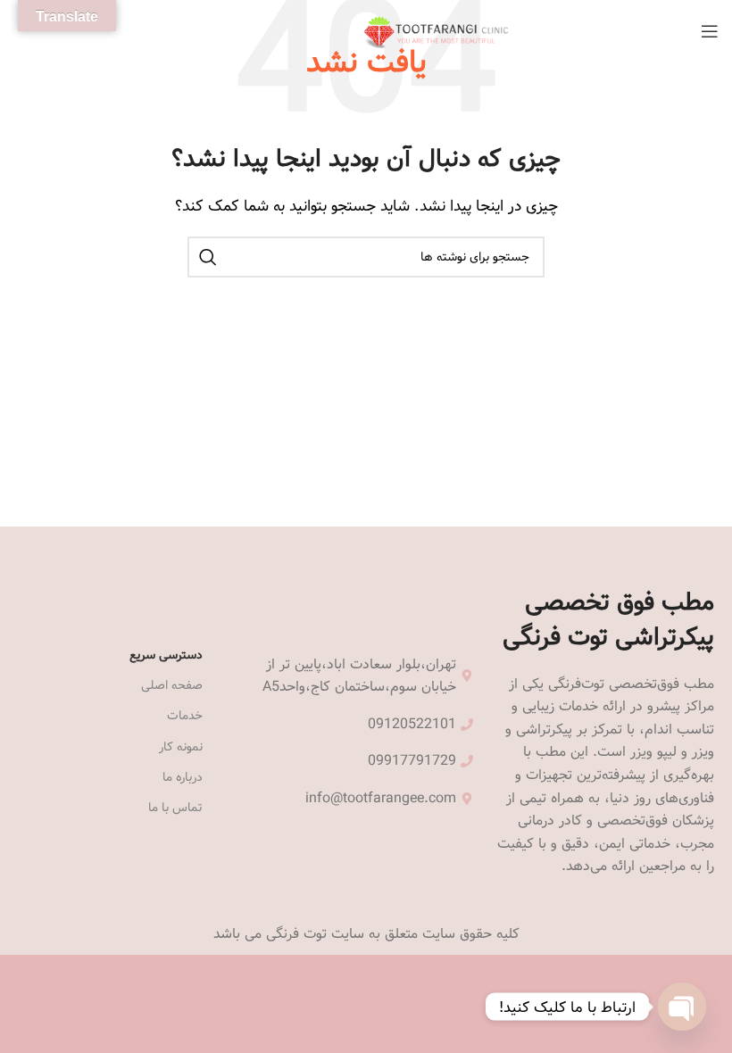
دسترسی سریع (166, 655)
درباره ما (182, 777)
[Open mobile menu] (710, 31)
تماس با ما (175, 807)
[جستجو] (208, 257)
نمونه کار (181, 747)
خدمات (185, 715)
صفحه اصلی (172, 685)
